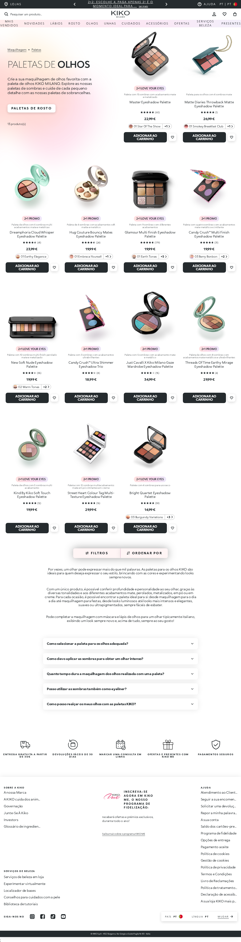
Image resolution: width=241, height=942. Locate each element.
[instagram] (32, 916)
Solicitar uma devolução (219, 806)
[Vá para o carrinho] (235, 14)
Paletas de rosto (31, 108)
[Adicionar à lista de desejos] (172, 137)
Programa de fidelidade (219, 833)
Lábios (56, 23)
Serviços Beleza (205, 23)
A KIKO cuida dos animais (23, 799)
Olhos (92, 23)
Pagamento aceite (215, 847)
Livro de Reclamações (217, 881)
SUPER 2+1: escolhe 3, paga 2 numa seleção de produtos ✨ (132, 4)
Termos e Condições (216, 874)
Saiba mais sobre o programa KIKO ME (123, 833)
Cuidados (131, 23)
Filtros (99, 553)
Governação (13, 806)
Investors (11, 820)
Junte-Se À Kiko (16, 813)
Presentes (231, 23)
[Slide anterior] (74, 4)
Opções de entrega (215, 840)
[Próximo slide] (166, 4)
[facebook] (42, 916)
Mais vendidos (9, 23)
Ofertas (181, 23)
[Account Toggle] (214, 14)
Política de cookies (215, 854)
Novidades (34, 23)
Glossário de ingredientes (23, 826)
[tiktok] (53, 916)
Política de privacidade (218, 867)
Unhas (110, 23)
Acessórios (157, 23)
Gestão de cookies (215, 860)
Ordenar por (147, 553)
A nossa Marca (15, 792)
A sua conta (210, 820)
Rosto (74, 23)
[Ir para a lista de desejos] (224, 14)
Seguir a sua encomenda (219, 799)
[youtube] (63, 916)
